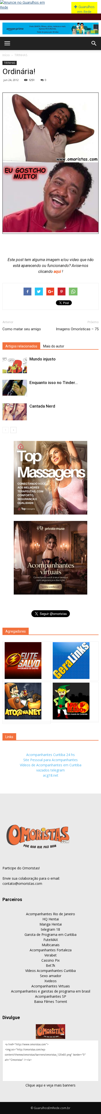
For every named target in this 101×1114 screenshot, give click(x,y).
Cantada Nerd (42, 406)
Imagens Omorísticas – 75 (77, 329)
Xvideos (50, 981)
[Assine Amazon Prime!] (50, 28)
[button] (94, 43)
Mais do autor (53, 346)
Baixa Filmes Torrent (50, 1001)
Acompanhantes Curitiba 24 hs (50, 754)
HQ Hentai (50, 919)
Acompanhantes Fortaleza (51, 950)
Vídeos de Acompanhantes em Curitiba (50, 765)
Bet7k (50, 965)
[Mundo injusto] (14, 364)
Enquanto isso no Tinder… (53, 382)
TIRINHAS (20, 55)
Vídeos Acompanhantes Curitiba (50, 970)
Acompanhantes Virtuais (50, 986)
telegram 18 (50, 929)
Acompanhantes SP (50, 996)
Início (6, 55)
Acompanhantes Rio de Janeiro (50, 914)
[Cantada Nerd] (14, 411)
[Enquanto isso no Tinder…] (14, 388)
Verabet (50, 955)
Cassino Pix (50, 960)
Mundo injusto (42, 359)
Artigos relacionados (21, 346)
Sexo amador (50, 975)
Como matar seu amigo (21, 329)
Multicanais (51, 944)
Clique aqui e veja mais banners (50, 1085)
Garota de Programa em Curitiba (50, 934)
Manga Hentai (50, 924)
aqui (58, 271)
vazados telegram (50, 770)
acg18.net (50, 775)
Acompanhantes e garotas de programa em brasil (50, 991)
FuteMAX (50, 939)
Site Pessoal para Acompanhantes (50, 759)
